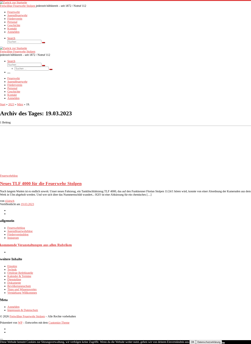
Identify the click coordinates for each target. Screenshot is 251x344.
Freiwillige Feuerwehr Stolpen (27, 316)
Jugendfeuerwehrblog (20, 231)
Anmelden (13, 306)
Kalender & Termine (19, 276)
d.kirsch (9, 200)
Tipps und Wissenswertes (22, 289)
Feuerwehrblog (16, 227)
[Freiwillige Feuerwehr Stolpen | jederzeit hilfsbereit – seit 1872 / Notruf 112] (13, 2)
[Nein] (223, 342)
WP (20, 322)
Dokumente (14, 282)
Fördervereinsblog (17, 234)
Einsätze (12, 266)
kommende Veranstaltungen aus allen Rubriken (36, 245)
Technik (12, 269)
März (20, 104)
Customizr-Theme (59, 322)
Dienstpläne (14, 279)
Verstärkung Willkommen (22, 292)
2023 (11, 104)
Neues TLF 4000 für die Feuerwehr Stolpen (41, 183)
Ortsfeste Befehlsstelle (20, 272)
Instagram (13, 237)
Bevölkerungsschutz (19, 286)
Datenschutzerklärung (208, 342)
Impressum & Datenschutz (22, 310)
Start (2, 104)
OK (192, 342)
